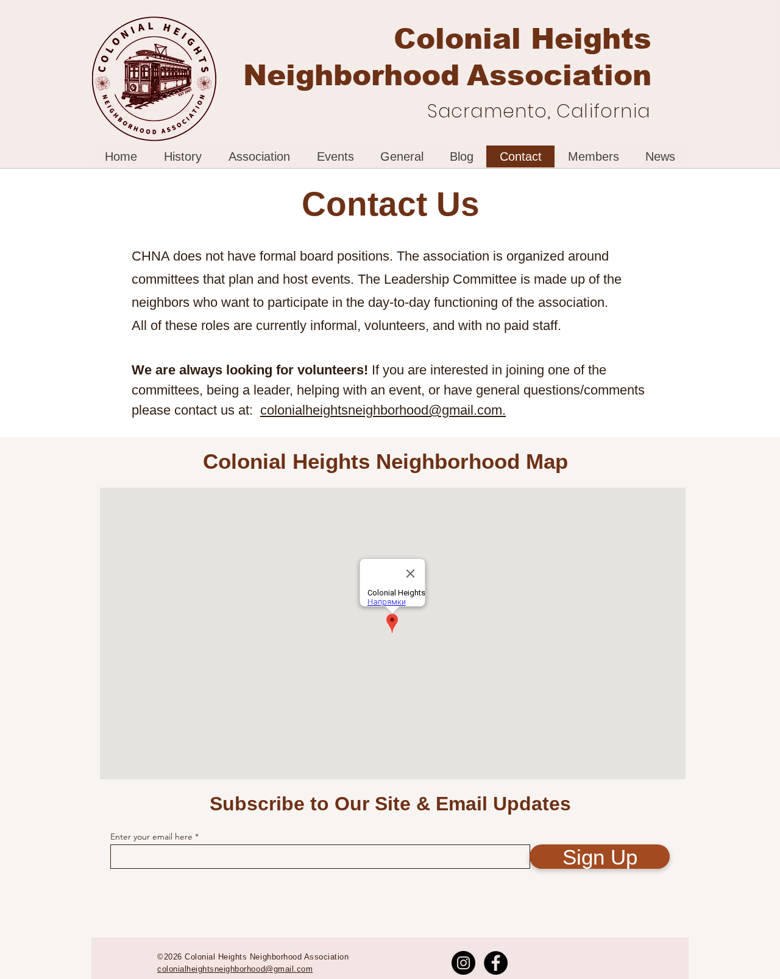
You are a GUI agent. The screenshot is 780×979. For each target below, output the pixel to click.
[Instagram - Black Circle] (463, 963)
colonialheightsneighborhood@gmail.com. (383, 410)
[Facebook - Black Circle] (496, 963)
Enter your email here (151, 836)
